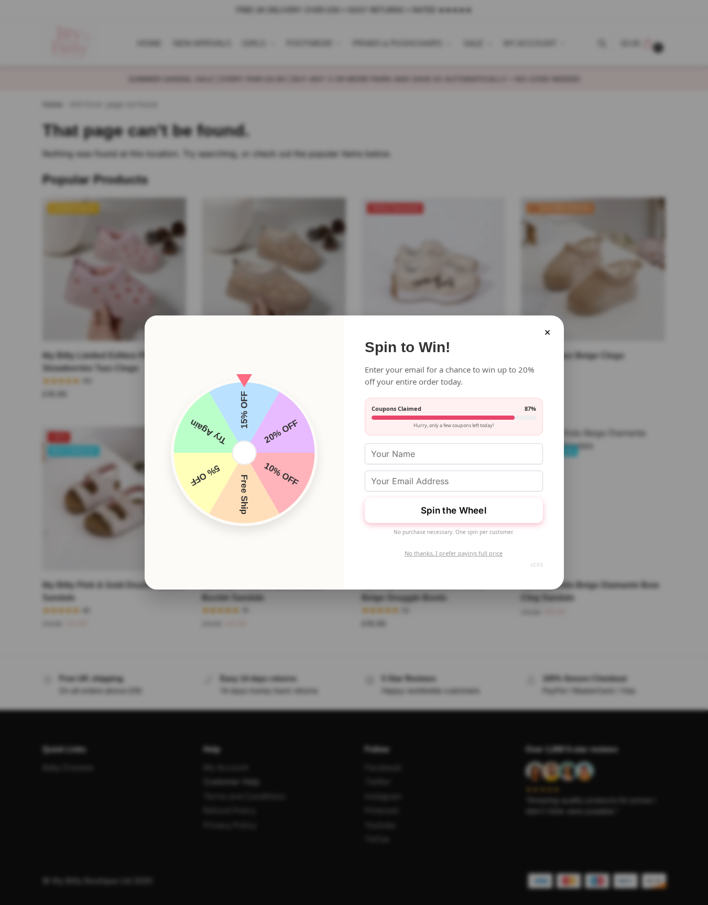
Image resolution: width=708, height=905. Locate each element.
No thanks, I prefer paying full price (454, 553)
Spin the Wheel (453, 510)
